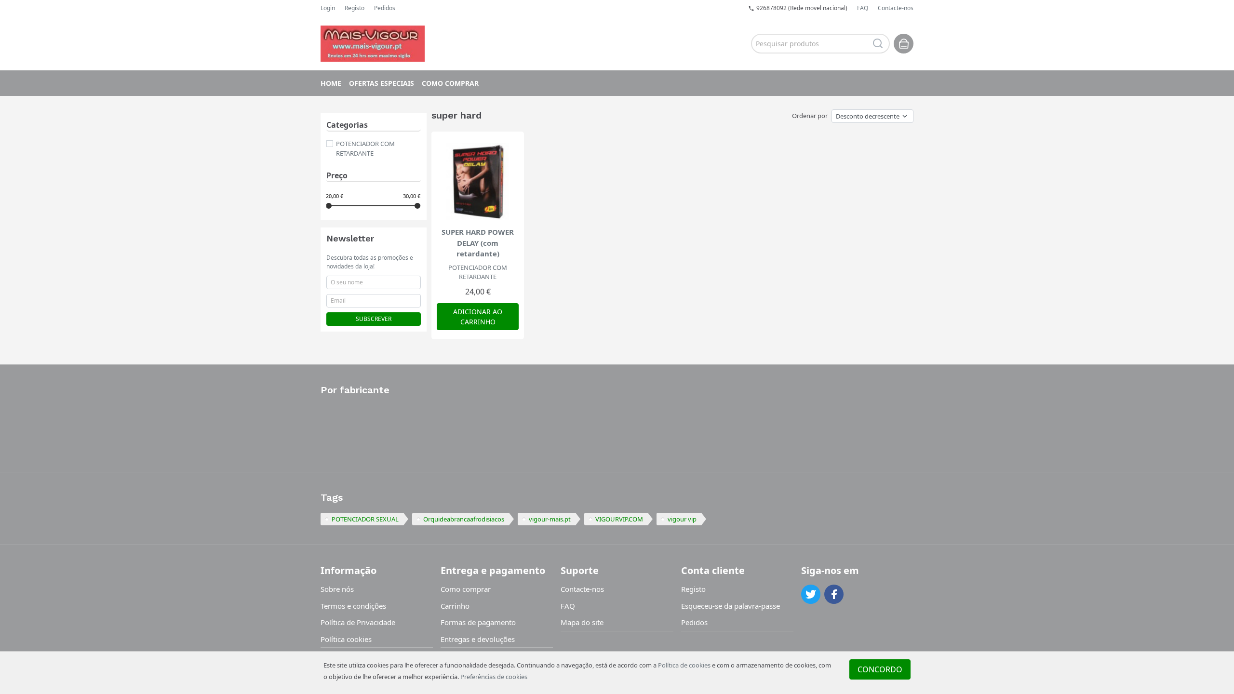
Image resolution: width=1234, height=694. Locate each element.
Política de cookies (684, 665)
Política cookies (346, 639)
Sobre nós (337, 589)
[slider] (329, 206)
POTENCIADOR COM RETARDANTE (365, 148)
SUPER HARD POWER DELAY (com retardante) (478, 242)
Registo (354, 8)
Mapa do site (582, 622)
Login (328, 8)
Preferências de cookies (493, 676)
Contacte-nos (895, 8)
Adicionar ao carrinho (477, 316)
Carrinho (455, 606)
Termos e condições (353, 606)
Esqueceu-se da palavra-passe (730, 606)
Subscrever (373, 319)
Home (331, 83)
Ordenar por (810, 115)
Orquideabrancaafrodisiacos (463, 519)
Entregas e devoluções (478, 639)
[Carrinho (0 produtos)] (903, 43)
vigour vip (682, 519)
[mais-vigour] (373, 43)
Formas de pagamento (478, 622)
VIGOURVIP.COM (619, 519)
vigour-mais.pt (550, 519)
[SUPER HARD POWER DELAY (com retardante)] (477, 182)
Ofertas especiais (381, 83)
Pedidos (384, 8)
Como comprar (450, 83)
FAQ (862, 8)
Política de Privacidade (358, 622)
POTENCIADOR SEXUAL (365, 519)
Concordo (880, 669)
